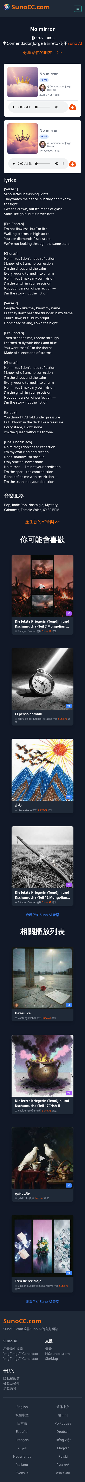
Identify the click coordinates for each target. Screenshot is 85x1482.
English (22, 1407)
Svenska (22, 1473)
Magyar (63, 1448)
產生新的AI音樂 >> (42, 521)
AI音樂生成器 (13, 1348)
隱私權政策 (11, 1378)
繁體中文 (22, 1415)
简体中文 (63, 1407)
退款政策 (10, 1388)
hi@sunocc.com (57, 1353)
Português (63, 1423)
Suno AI (74, 43)
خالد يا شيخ (22, 1193)
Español (22, 1431)
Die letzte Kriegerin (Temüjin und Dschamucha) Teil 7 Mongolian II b (42, 626)
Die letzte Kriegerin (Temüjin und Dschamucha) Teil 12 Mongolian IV (42, 897)
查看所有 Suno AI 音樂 (42, 915)
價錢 (48, 1348)
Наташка (23, 1013)
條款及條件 (11, 1383)
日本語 (22, 1423)
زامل (18, 805)
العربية (22, 1448)
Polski (63, 1456)
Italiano (22, 1464)
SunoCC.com (22, 1321)
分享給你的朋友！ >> (42, 52)
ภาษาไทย (63, 1473)
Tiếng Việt (63, 1440)
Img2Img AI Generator (21, 1353)
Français (22, 1440)
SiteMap (51, 1358)
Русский (63, 1464)
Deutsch (63, 1431)
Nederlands (22, 1456)
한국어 (63, 1415)
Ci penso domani (28, 714)
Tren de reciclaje (28, 1281)
